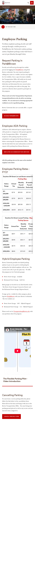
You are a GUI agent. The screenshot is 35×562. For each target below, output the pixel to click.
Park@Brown (19, 70)
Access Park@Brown (11, 116)
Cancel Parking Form (11, 416)
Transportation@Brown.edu (22, 311)
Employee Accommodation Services (16, 152)
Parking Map (22, 179)
